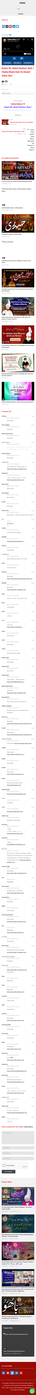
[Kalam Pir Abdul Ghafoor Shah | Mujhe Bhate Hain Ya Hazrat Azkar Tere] (18, 170)
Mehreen (4, 416)
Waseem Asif (5, 1106)
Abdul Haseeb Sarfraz (7, 433)
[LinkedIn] (16, 1373)
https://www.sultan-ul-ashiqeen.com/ (17, 969)
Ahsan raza (4, 717)
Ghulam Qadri (5, 657)
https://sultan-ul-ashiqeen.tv (14, 627)
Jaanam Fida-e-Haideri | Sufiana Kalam (11, 234)
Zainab (3, 649)
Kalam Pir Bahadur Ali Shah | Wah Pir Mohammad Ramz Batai (17, 402)
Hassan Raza (5, 1033)
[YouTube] (8, 1373)
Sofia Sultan (5, 1075)
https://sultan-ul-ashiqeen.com (15, 754)
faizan (3, 611)
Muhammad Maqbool (7, 915)
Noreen (4, 502)
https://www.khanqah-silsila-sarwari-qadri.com (19, 578)
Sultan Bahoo (28, 1127)
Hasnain (4, 528)
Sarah (3, 640)
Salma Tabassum (6, 453)
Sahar (3, 1005)
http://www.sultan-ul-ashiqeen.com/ (16, 952)
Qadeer (4, 759)
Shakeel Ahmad (6, 789)
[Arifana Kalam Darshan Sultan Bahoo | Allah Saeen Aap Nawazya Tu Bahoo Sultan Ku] (18, 141)
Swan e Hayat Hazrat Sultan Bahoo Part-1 (14, 1351)
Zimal (3, 976)
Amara (3, 631)
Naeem (3, 778)
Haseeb (4, 728)
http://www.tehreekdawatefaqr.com (16, 794)
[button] (32, 1391)
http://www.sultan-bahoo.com (15, 811)
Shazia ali (4, 572)
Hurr (3, 877)
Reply (32, 416)
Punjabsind (5, 473)
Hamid (3, 1086)
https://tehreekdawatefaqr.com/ (15, 1082)
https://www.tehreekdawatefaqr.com (17, 1071)
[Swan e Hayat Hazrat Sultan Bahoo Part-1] (18, 1341)
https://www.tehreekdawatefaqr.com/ (17, 1112)
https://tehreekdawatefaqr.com (15, 541)
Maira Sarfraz (5, 484)
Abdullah (4, 537)
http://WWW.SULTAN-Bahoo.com (16, 844)
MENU (21, 14)
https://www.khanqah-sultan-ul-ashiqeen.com (19, 723)
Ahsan (3, 563)
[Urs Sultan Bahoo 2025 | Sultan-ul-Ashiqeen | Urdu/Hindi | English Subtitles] (18, 1196)
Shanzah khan (5, 897)
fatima (3, 1042)
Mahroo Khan (5, 510)
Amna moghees (6, 425)
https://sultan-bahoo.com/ (14, 785)
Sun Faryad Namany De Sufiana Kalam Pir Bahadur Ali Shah (17, 181)
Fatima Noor (5, 1064)
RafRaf (3, 906)
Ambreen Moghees (7, 706)
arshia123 (4, 996)
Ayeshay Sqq (5, 816)
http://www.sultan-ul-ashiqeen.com (16, 589)
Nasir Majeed (5, 493)
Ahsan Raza (5, 1053)
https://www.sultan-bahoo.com (15, 932)
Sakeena (4, 545)
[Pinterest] (21, 1373)
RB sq (3, 602)
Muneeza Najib (6, 866)
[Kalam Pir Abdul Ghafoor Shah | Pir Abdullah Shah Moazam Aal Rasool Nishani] (18, 124)
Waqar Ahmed (5, 697)
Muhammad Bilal (6, 1025)
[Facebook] (3, 1373)
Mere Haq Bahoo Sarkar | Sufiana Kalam (12, 208)
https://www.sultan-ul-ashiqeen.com (17, 469)
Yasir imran (4, 824)
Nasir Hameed (5, 886)
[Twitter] (12, 1373)
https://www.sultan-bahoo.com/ (15, 480)
